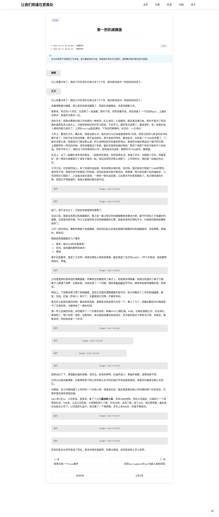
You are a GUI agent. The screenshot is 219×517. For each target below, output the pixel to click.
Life (164, 46)
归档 (181, 5)
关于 (193, 5)
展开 (56, 189)
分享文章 (139, 476)
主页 (145, 5)
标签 (169, 5)
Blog (55, 20)
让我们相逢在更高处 (37, 5)
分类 (157, 5)
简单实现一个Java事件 (66, 464)
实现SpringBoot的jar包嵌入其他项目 (144, 464)
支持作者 (80, 476)
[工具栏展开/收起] (212, 511)
